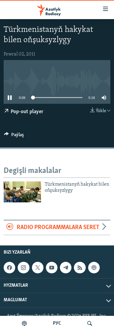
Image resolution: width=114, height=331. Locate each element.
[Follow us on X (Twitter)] (37, 267)
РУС (57, 323)
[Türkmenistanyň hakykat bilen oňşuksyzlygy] (22, 191)
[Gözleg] (90, 323)
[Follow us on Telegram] (65, 267)
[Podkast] (24, 323)
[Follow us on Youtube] (51, 267)
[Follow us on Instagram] (23, 267)
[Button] (14, 136)
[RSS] (79, 267)
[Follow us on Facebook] (9, 267)
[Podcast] (94, 267)
